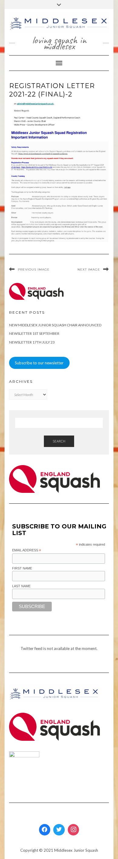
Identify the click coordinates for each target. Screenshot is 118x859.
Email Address (26, 550)
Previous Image (34, 269)
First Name (22, 568)
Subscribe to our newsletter (39, 362)
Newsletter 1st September (34, 333)
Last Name (21, 586)
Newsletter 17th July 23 (32, 342)
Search (59, 441)
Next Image (88, 269)
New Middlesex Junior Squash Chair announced (55, 325)
